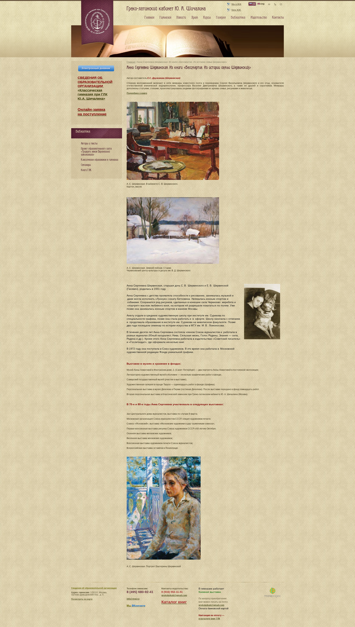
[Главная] (97, 23)
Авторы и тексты (89, 143)
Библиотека (238, 18)
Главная (131, 62)
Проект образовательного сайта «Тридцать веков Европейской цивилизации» (96, 151)
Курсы (207, 18)
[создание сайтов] (272, 593)
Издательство (259, 18)
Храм (194, 18)
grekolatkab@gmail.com (174, 595)
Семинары (86, 165)
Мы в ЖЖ (236, 4)
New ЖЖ (236, 10)
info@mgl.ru (133, 599)
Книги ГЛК (86, 170)
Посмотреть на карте (81, 599)
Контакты (278, 18)
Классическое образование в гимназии (99, 159)
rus (253, 3)
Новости (181, 18)
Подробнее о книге (137, 93)
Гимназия (165, 18)
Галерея (221, 18)
